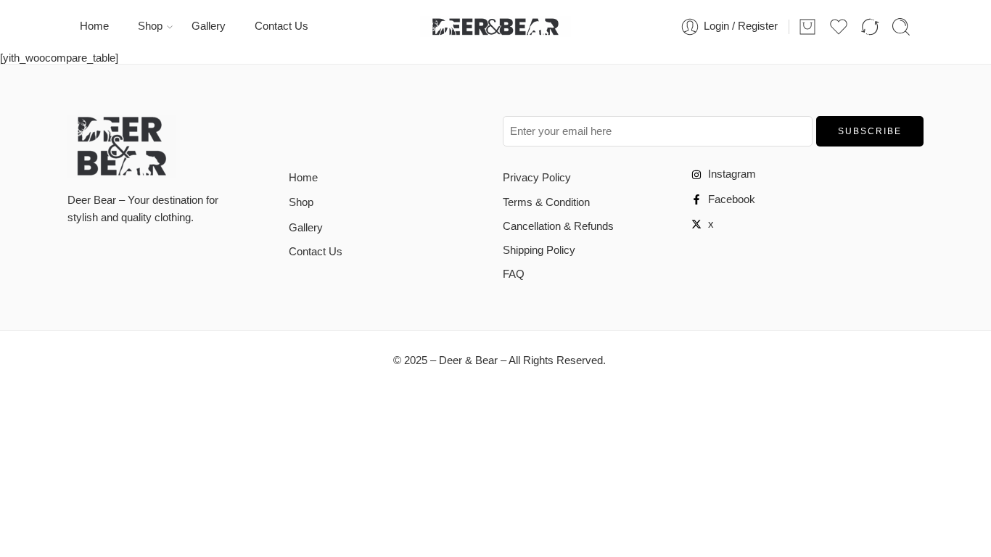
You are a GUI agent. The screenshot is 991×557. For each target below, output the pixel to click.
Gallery (209, 26)
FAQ (514, 274)
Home (94, 26)
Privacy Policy (537, 177)
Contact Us (281, 26)
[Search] (901, 27)
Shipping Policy (539, 250)
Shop (150, 26)
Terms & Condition (546, 202)
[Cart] (807, 27)
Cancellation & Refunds (558, 226)
